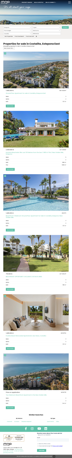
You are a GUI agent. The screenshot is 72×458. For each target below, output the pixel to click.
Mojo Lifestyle (38, 2)
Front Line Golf (30, 36)
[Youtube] (39, 429)
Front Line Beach (19, 36)
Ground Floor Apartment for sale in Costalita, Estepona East (26, 93)
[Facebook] (25, 429)
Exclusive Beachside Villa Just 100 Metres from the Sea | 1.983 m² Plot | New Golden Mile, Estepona (35, 153)
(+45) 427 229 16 (18, 451)
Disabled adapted (26, 421)
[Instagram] (32, 429)
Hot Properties (9, 36)
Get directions (18, 449)
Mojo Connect (50, 2)
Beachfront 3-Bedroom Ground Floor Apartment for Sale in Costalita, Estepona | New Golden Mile (34, 216)
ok (54, 456)
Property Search (27, 2)
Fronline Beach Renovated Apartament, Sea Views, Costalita (26, 336)
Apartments (50, 421)
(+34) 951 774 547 (8, 451)
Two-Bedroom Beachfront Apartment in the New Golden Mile (26, 395)
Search (65, 27)
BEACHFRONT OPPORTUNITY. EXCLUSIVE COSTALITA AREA (24, 277)
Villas (57, 421)
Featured (9, 421)
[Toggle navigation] (69, 2)
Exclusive (16, 421)
